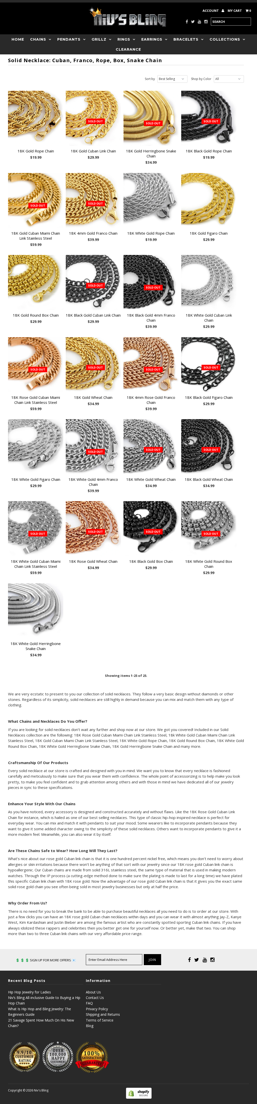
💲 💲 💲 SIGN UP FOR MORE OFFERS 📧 (46, 960)
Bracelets (186, 39)
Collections (225, 39)
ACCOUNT (211, 10)
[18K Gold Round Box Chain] (35, 282)
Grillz (99, 39)
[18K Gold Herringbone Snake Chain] (151, 118)
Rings (123, 39)
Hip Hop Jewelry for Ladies (29, 992)
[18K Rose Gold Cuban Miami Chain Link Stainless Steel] (35, 364)
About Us (93, 992)
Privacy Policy (97, 1008)
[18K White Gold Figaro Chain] (35, 446)
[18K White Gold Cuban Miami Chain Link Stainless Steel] (35, 528)
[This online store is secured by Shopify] (139, 1097)
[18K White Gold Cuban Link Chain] (208, 282)
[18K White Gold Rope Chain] (151, 200)
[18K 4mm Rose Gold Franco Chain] (151, 364)
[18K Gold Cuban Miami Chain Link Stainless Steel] (35, 200)
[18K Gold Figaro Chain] (208, 200)
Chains (38, 39)
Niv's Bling (41, 1090)
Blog (89, 1025)
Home (18, 39)
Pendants (69, 39)
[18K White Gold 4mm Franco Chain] (93, 446)
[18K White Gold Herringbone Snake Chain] (35, 610)
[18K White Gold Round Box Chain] (208, 528)
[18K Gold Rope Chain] (35, 118)
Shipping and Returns (103, 1014)
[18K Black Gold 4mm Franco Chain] (151, 282)
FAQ (89, 1003)
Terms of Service (99, 1020)
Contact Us (95, 997)
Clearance (128, 49)
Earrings (151, 39)
